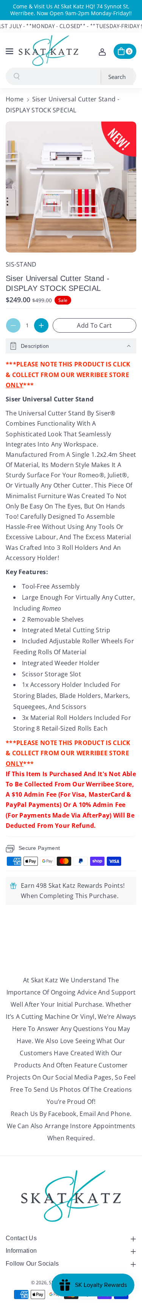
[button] (10, 50)
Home (14, 99)
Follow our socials (32, 1263)
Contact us (21, 1238)
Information (21, 1250)
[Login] (102, 51)
